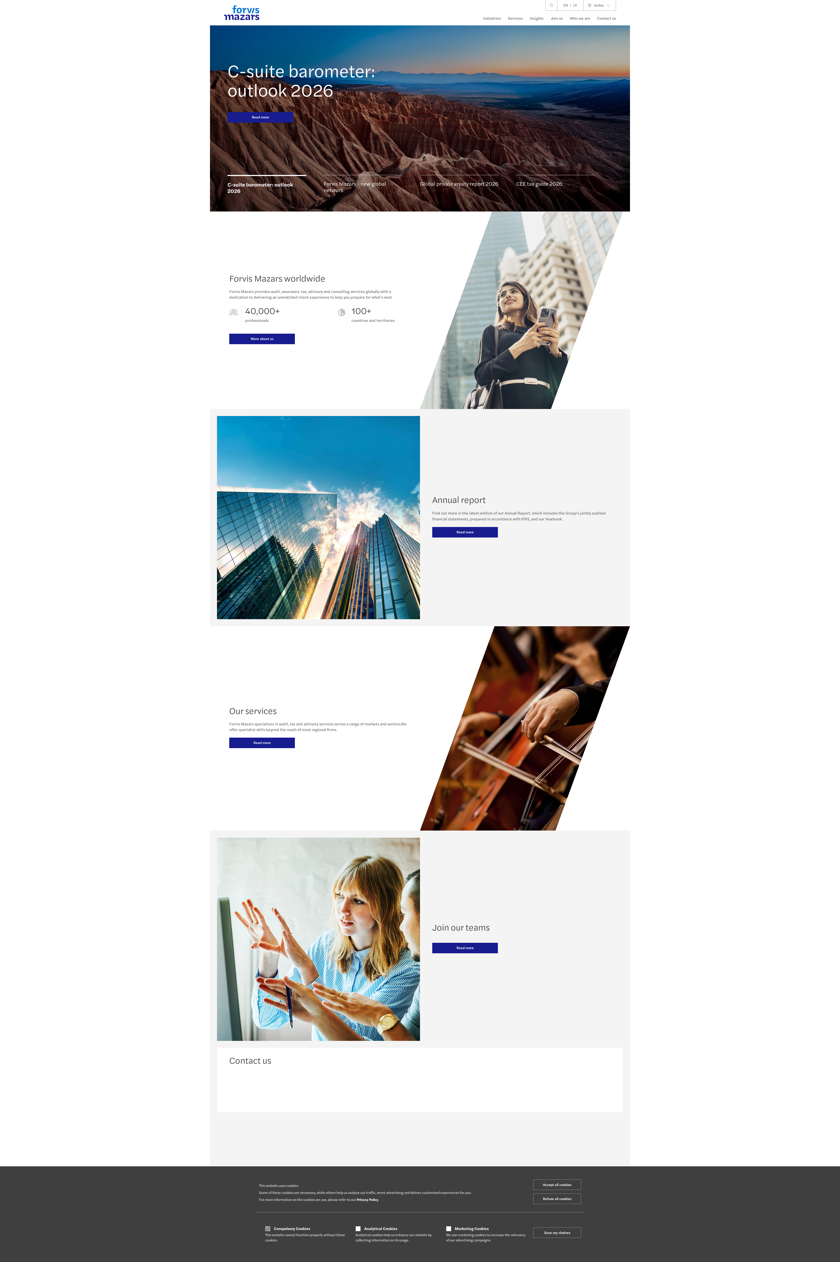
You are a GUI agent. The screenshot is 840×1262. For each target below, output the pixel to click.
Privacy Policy (367, 1199)
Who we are (580, 18)
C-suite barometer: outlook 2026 (301, 80)
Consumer (236, 1162)
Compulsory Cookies (292, 1228)
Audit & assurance (319, 1162)
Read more (260, 117)
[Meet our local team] (371, 1087)
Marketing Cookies (472, 1228)
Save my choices (557, 1232)
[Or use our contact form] (565, 1087)
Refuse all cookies (557, 1198)
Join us (557, 18)
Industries (492, 18)
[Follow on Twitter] (430, 1131)
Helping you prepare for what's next (409, 1162)
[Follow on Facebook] (440, 1131)
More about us (262, 338)
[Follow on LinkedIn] (420, 1131)
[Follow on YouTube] (451, 1131)
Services (515, 18)
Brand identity (551, 1162)
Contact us (606, 18)
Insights (537, 18)
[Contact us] (274, 1087)
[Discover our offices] (468, 1087)
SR (575, 5)
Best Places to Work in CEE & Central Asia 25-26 (495, 1162)
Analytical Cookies (380, 1228)
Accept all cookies (557, 1184)
